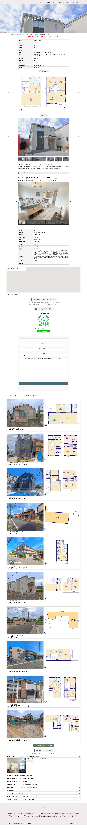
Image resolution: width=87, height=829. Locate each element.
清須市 (69, 815)
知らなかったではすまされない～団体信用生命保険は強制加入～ (22, 784)
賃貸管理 (68, 2)
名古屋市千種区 (28, 815)
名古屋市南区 (68, 813)
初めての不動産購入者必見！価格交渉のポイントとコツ (20, 778)
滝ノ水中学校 (29, 34)
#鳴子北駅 (16, 294)
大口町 (15, 816)
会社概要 (48, 2)
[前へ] (8, 92)
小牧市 (19, 816)
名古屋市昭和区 (21, 815)
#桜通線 (11, 294)
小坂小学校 (36, 34)
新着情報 (10, 813)
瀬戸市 (32, 816)
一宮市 (76, 815)
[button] (16, 201)
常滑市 (46, 817)
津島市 (65, 816)
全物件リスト (16, 34)
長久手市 (41, 816)
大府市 (77, 816)
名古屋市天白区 (51, 815)
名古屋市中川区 (55, 813)
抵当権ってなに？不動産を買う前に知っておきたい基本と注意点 (22, 796)
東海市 (38, 817)
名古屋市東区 (27, 813)
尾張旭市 (36, 816)
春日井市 (27, 816)
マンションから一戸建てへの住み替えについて (18, 793)
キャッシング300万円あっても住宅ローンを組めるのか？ (20, 775)
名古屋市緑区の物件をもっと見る (43, 745)
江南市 (11, 816)
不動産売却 (61, 2)
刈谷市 (50, 817)
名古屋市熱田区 (76, 813)
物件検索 (54, 2)
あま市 (53, 816)
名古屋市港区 (62, 813)
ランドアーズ (9, 34)
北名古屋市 (64, 815)
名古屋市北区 (33, 813)
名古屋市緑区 (22, 34)
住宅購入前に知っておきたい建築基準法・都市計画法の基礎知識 (22, 787)
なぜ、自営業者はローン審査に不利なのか (17, 781)
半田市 (42, 817)
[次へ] (78, 92)
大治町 (57, 816)
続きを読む (30, 760)
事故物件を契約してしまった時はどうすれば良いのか (19, 790)
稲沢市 (73, 815)
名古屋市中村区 (47, 813)
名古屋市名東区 (43, 815)
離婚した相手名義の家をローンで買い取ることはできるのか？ (21, 799)
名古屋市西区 (40, 813)
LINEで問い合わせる (43, 331)
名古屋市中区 (20, 813)
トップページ (41, 2)
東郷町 (49, 816)
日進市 (45, 816)
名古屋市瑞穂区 (13, 815)
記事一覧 (15, 813)
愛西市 (73, 816)
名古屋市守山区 (36, 815)
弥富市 (69, 816)
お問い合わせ (75, 2)
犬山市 (23, 816)
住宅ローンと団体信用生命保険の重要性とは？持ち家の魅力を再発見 (23, 756)
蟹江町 (61, 816)
